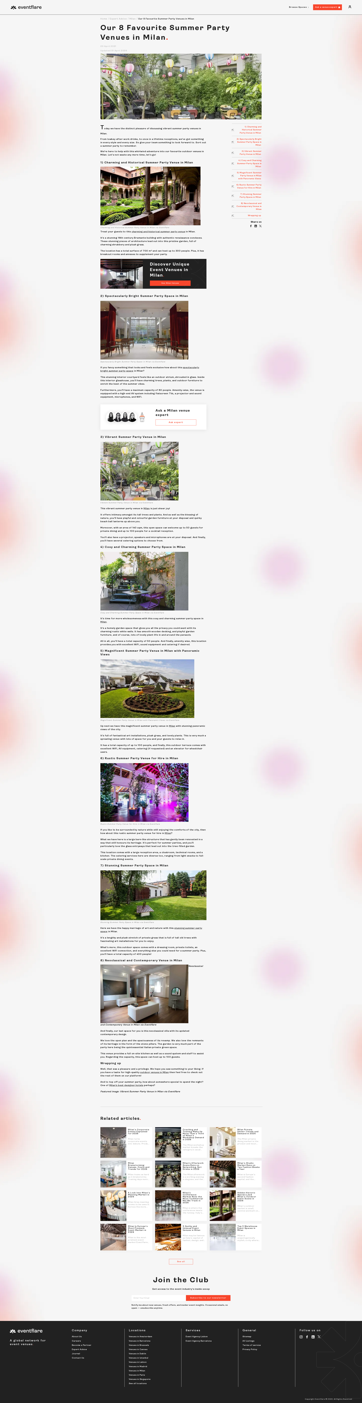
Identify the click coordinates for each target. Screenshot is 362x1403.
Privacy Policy (250, 1349)
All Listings (249, 1341)
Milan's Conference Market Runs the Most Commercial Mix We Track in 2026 (193, 1198)
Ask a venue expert (326, 7)
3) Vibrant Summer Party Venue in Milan (251, 152)
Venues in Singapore (140, 1379)
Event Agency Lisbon (197, 1337)
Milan (132, 19)
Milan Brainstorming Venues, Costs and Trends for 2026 (138, 1166)
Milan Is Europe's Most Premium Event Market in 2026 (138, 1229)
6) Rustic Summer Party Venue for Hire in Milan (249, 186)
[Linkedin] (313, 1336)
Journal (76, 1354)
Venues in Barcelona (139, 1341)
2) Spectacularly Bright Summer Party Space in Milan (249, 142)
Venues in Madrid (138, 1367)
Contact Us (78, 1358)
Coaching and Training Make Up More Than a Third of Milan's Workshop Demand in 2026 (193, 1135)
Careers (76, 1341)
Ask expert (176, 422)
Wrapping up (255, 216)
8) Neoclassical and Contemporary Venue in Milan (249, 206)
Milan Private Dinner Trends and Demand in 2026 (248, 1132)
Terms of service (252, 1345)
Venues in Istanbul (138, 1358)
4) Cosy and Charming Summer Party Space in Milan (249, 163)
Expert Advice (118, 19)
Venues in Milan (137, 1371)
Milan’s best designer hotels (126, 1085)
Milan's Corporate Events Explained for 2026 (138, 1132)
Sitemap (247, 1337)
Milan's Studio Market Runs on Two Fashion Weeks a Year (248, 1166)
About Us (77, 1337)
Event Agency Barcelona (199, 1341)
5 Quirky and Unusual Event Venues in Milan (191, 1228)
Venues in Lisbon (138, 1362)
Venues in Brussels (139, 1345)
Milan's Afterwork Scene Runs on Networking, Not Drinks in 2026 (193, 1166)
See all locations (138, 1384)
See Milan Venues (170, 283)
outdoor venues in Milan (154, 1072)
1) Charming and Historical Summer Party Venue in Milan (251, 130)
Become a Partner (81, 1345)
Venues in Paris (137, 1375)
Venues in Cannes (138, 1349)
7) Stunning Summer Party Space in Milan (251, 195)
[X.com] (319, 1337)
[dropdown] (350, 7)
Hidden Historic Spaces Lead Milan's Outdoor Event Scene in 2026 (246, 1197)
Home (103, 19)
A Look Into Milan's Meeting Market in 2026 (139, 1195)
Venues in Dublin (137, 1354)
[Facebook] (307, 1336)
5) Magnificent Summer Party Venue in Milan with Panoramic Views (249, 176)
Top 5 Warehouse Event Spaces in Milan (247, 1228)
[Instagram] (301, 1336)
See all (181, 1262)
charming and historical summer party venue (158, 232)
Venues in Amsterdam (140, 1337)
